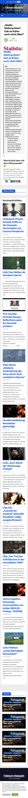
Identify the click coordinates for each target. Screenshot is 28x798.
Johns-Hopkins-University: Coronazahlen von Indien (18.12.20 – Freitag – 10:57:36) (13, 605)
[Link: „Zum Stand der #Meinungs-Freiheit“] (14, 459)
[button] (22, 15)
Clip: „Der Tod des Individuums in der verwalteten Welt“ (13, 559)
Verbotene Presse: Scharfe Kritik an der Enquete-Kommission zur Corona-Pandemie (13, 225)
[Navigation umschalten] (25, 15)
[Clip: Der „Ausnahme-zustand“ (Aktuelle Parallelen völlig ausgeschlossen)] (14, 504)
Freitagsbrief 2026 (17, 702)
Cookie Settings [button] (6, 794)
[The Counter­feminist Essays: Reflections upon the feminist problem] (14, 310)
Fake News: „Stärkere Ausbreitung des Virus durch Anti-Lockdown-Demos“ (14, 371)
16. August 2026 (9, 726)
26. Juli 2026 (8, 743)
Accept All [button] (15, 794)
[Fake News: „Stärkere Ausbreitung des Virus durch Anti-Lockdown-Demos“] (14, 361)
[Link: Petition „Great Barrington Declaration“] (14, 644)
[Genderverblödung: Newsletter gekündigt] (14, 416)
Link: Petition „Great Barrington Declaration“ (13, 650)
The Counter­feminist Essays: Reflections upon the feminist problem (12, 320)
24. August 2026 (9, 709)
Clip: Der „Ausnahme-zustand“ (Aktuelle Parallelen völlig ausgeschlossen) (13, 513)
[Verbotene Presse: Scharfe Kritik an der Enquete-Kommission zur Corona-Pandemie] (14, 215)
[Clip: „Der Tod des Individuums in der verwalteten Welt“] (14, 552)
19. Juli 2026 (8, 759)
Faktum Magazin (14, 7)
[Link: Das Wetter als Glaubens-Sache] (14, 268)
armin (13, 38)
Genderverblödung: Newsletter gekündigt (14, 423)
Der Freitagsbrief (8, 702)
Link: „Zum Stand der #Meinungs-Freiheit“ (12, 465)
